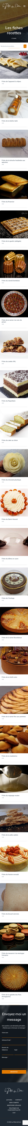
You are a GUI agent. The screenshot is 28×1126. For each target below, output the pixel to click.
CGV (14, 1113)
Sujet (15, 1050)
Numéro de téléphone (5, 1049)
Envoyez (14, 1072)
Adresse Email (6, 1040)
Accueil (9, 1100)
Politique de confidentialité (14, 1109)
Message (5, 1057)
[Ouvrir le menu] (25, 6)
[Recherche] (25, 46)
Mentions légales (14, 1105)
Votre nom (5, 1032)
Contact (18, 1100)
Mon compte (14, 1102)
